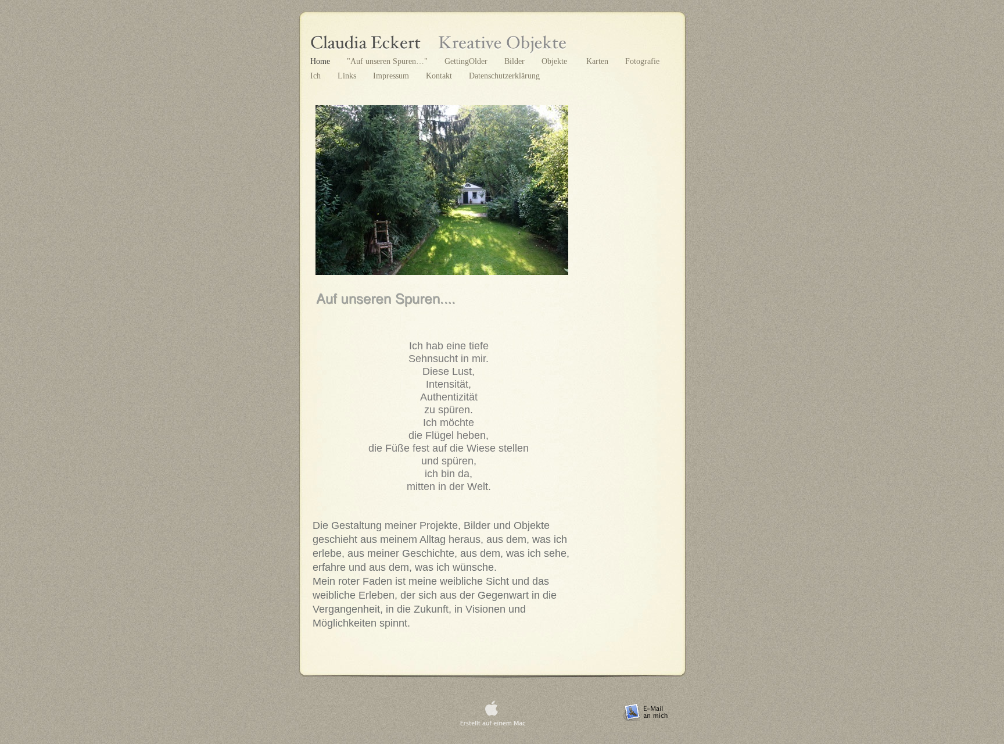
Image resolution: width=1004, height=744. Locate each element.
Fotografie (642, 61)
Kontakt (440, 75)
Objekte (555, 61)
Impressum (392, 75)
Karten (597, 61)
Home (321, 61)
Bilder (515, 61)
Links (348, 75)
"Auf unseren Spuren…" (388, 61)
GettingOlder (467, 61)
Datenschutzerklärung (504, 75)
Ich (316, 75)
